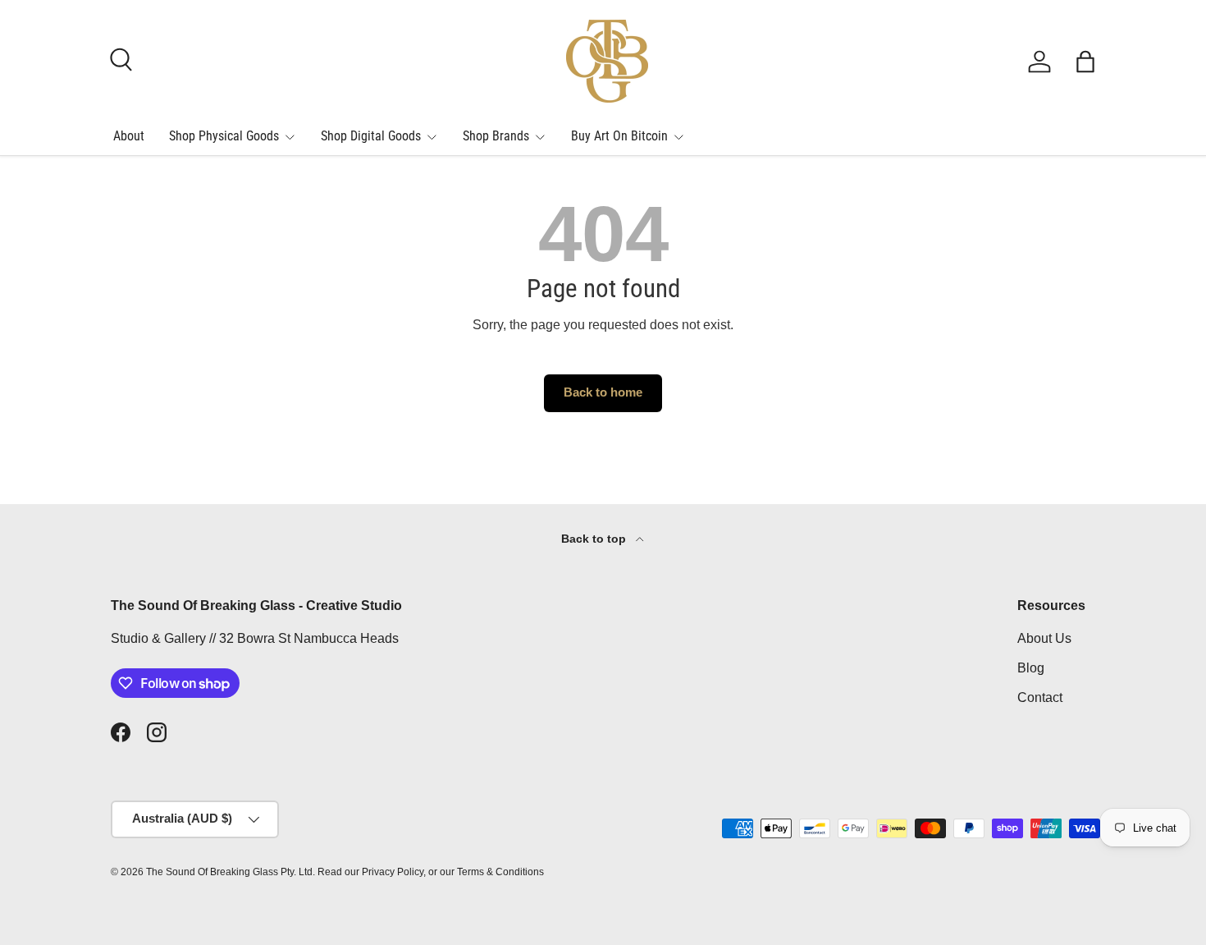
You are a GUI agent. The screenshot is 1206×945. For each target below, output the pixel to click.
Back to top (595, 538)
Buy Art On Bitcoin (619, 136)
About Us (1044, 638)
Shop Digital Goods (371, 136)
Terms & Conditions (500, 872)
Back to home (603, 392)
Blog (1030, 668)
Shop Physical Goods (224, 136)
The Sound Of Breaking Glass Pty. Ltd (229, 872)
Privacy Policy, (394, 872)
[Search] (119, 57)
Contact (1039, 697)
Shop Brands (496, 136)
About (128, 136)
